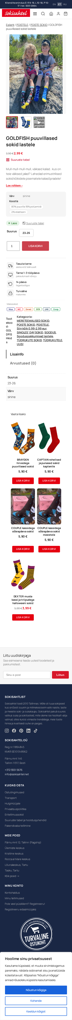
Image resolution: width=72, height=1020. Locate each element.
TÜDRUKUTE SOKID (29, 338)
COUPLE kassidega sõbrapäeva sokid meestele (49, 529)
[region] (36, 986)
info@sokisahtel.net (17, 772)
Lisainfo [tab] (17, 351)
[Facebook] (14, 728)
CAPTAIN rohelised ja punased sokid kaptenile (49, 461)
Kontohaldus (12, 890)
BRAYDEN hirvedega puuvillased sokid (23, 461)
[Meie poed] (51, 11)
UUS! (20, 342)
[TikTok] (36, 728)
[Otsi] (43, 11)
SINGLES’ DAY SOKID (30, 330)
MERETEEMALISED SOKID (33, 318)
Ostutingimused (14, 790)
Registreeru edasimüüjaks (20, 907)
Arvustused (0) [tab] (23, 360)
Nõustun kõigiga (36, 990)
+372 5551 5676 (13, 767)
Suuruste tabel (20, 157)
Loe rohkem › (14, 183)
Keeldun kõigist (36, 1011)
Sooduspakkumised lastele (35, 334)
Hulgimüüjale (12, 801)
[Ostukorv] (66, 11)
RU (65, 3)
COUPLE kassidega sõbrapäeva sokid (22, 527)
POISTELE (22, 22)
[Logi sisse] (58, 11)
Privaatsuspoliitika (15, 807)
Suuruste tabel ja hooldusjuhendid (25, 818)
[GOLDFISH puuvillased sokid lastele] (12, 120)
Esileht (10, 22)
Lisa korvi (35, 244)
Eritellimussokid (14, 812)
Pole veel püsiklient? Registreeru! (25, 901)
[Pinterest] (21, 728)
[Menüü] (35, 11)
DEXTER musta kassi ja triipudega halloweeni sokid (23, 598)
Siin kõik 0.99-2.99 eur (31, 326)
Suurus (12, 229)
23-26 (26, 230)
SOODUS (50, 330)
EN (54, 3)
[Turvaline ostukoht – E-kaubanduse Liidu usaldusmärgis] (36, 931)
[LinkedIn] (28, 728)
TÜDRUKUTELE (52, 338)
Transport (11, 795)
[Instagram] (7, 728)
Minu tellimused (14, 896)
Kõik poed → (12, 873)
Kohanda (36, 1001)
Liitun (60, 672)
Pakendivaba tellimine (18, 823)
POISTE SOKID (38, 22)
